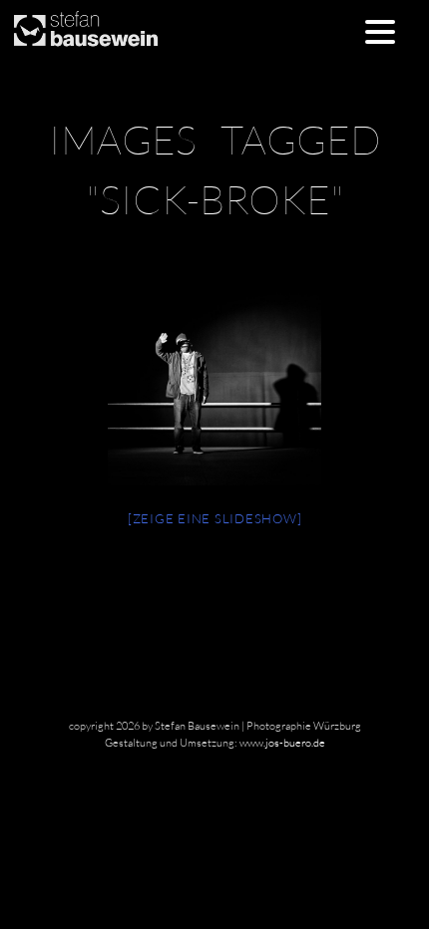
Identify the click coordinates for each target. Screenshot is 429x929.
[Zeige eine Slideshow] (215, 518)
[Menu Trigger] (380, 30)
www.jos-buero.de (282, 743)
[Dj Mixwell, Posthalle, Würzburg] (214, 379)
